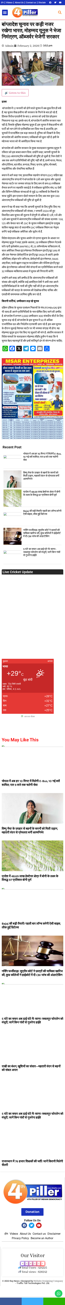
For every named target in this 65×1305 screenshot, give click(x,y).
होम (2, 2)
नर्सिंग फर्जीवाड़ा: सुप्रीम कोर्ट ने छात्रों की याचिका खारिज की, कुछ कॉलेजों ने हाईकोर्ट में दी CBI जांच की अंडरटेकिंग (42, 533)
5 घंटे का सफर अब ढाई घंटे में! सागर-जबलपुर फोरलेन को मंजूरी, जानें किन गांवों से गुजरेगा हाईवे (41, 552)
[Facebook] (50, 3)
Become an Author (42, 1238)
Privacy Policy (20, 1238)
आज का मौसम (29, 716)
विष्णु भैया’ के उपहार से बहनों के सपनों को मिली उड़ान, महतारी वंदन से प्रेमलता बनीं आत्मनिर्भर (41, 476)
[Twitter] (55, 3)
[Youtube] (60, 3)
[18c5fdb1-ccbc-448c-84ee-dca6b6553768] (32, 438)
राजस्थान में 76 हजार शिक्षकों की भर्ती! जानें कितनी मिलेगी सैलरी (32, 1163)
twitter (32, 1301)
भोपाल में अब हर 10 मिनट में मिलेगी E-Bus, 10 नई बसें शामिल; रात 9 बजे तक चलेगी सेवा (42, 457)
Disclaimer (43, 2)
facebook (11, 1301)
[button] (5, 12)
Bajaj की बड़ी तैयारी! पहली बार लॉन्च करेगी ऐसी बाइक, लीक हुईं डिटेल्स (42, 512)
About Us (19, 2)
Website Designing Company (48, 1280)
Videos (9, 2)
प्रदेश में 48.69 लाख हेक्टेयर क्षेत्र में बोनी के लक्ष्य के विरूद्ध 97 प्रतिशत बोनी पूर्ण (41, 493)
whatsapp (54, 1301)
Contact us (31, 2)
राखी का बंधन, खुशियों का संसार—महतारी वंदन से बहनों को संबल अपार (31, 1068)
